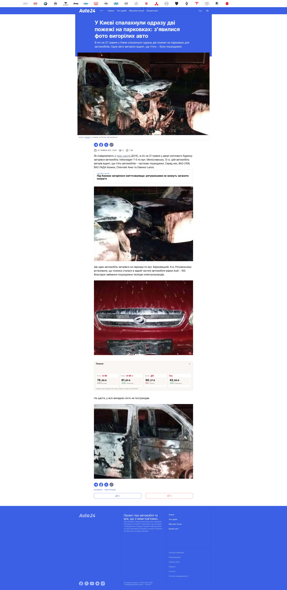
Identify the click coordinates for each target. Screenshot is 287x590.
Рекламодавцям (175, 557)
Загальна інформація (176, 553)
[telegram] (96, 145)
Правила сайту (174, 562)
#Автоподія (110, 490)
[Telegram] (97, 583)
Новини (111, 11)
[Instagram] (103, 583)
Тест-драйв (121, 11)
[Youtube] (92, 583)
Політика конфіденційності (178, 576)
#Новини (98, 490)
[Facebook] (81, 583)
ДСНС (87, 137)
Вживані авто (152, 11)
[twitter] (106, 145)
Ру (207, 11)
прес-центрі (123, 155)
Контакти (172, 571)
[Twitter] (87, 583)
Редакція (172, 567)
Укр (200, 11)
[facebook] (101, 145)
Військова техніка (136, 11)
